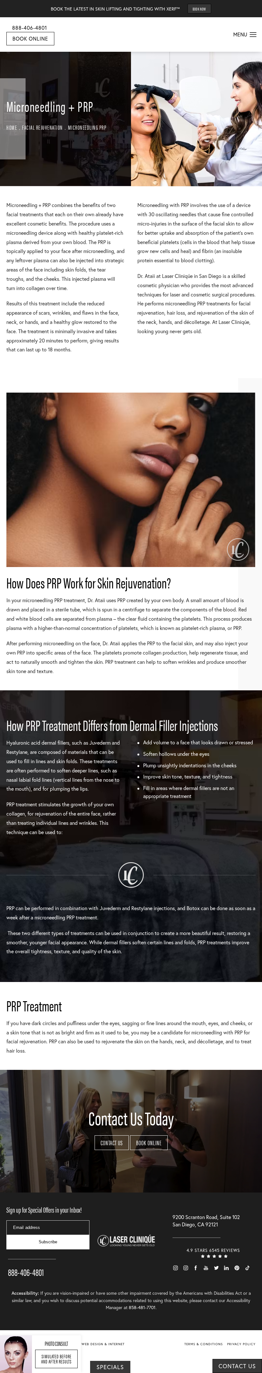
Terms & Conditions (203, 1344)
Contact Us (112, 1142)
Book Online (30, 38)
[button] (253, 34)
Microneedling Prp (87, 127)
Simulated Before (56, 1359)
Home (11, 127)
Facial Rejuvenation (42, 127)
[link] (32, 1263)
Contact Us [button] (237, 1366)
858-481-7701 (142, 1307)
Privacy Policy (241, 1344)
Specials (110, 1367)
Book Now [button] (199, 9)
